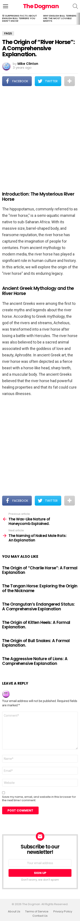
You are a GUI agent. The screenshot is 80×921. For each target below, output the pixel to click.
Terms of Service (36, 911)
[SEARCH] (75, 6)
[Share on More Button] (69, 81)
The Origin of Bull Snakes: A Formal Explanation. (36, 643)
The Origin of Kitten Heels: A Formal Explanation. (36, 625)
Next (78, 19)
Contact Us (40, 916)
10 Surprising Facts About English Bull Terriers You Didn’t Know (19, 18)
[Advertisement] (40, 136)
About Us (14, 911)
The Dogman (41, 6)
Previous (2, 19)
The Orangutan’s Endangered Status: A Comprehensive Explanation (38, 606)
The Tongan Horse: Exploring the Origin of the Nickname (39, 588)
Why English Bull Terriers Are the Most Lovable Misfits (59, 18)
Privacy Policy (62, 911)
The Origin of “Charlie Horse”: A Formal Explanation (39, 570)
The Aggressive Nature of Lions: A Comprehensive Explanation (34, 661)
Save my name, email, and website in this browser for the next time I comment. (39, 798)
